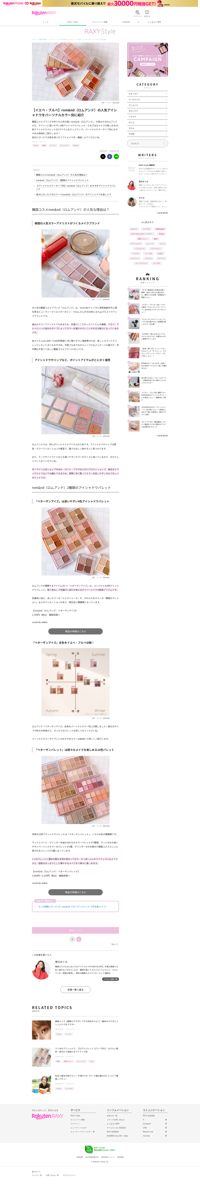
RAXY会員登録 (149, 1116)
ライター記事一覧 (110, 979)
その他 (131, 133)
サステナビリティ (69, 1175)
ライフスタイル (141, 263)
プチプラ (135, 253)
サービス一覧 (37, 1175)
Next (114, 944)
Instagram (147, 1124)
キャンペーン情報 (100, 22)
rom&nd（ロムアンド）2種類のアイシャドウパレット (62, 180)
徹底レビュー (68, 1061)
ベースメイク (134, 99)
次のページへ (75, 930)
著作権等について (107, 1157)
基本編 (161, 234)
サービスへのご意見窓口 (116, 1128)
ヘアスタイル (139, 248)
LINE (145, 1128)
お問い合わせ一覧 (52, 1175)
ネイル (131, 122)
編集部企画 (160, 229)
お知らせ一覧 (112, 1116)
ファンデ (161, 258)
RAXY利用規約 (113, 1132)
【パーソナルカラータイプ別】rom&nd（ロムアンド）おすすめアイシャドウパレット (76, 187)
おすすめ (146, 229)
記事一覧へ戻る (75, 989)
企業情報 (79, 1157)
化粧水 (160, 253)
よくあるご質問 (154, 22)
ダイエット (135, 258)
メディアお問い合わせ (115, 1120)
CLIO (91, 1061)
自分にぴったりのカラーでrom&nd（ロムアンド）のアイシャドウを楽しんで (73, 194)
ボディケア (133, 111)
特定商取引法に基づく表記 (117, 1136)
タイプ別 (156, 263)
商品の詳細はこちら (75, 631)
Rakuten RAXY (44, 13)
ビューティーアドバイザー (81, 1132)
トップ (45, 22)
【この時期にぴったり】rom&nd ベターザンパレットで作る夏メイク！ (72, 906)
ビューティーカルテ (79, 1128)
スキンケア (133, 93)
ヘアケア (132, 116)
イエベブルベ (156, 248)
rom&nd (75, 145)
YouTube (146, 1136)
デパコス (148, 258)
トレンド (53, 145)
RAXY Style (72, 22)
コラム (131, 128)
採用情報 (120, 1157)
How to (36, 145)
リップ (162, 243)
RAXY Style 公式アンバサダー (142, 234)
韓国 (44, 145)
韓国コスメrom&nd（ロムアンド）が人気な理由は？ (62, 174)
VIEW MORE (162, 213)
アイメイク (42, 142)
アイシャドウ (64, 145)
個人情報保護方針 (92, 1157)
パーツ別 (148, 253)
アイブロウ (69, 1089)
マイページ (75, 1124)
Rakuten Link (148, 1132)
